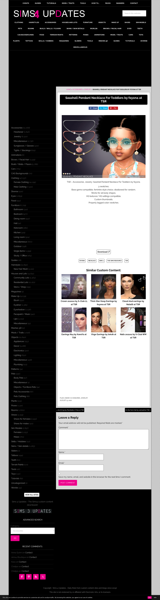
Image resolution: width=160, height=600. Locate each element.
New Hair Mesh (21, 269)
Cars (13, 169)
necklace (92, 261)
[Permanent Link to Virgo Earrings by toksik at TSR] (103, 331)
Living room (19, 237)
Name (61, 452)
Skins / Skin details (19, 446)
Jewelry (87, 89)
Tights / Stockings (22, 150)
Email (61, 463)
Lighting (17, 355)
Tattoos (14, 455)
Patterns (15, 369)
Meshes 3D (16, 328)
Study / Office (20, 255)
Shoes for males (21, 423)
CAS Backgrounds (19, 173)
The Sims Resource (114, 261)
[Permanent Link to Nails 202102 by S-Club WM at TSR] (133, 331)
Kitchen (17, 232)
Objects (14, 337)
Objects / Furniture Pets (25, 387)
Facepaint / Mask (22, 314)
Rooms (14, 410)
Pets (13, 374)
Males (16, 437)
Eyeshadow (19, 309)
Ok (150, 597)
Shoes (14, 415)
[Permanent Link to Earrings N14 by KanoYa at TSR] (74, 331)
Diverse (14, 191)
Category (15, 526)
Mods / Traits (17, 332)
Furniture (15, 205)
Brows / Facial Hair (20, 159)
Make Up (15, 296)
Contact (28, 552)
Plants (14, 401)
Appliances (19, 341)
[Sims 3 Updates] (32, 511)
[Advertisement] (80, 69)
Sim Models (16, 428)
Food (13, 201)
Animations (16, 155)
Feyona (82, 261)
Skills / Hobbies (18, 441)
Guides (14, 260)
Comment (63, 427)
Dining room (19, 218)
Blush (16, 300)
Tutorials (15, 478)
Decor (16, 346)
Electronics (19, 350)
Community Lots (21, 278)
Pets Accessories (22, 392)
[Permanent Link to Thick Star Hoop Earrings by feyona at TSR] (103, 298)
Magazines (16, 291)
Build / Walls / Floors (21, 164)
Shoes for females (22, 419)
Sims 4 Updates (51, 14)
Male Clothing (20, 187)
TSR (126, 261)
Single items (19, 251)
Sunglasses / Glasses (24, 146)
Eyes (13, 196)
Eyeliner (17, 305)
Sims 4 (101, 261)
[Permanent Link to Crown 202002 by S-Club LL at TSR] (74, 298)
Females (18, 432)
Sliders (14, 451)
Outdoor (18, 246)
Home (68, 89)
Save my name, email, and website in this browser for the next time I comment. (94, 477)
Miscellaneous (20, 141)
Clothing (15, 178)
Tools (13, 469)
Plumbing (18, 364)
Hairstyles (15, 265)
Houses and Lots (19, 273)
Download (103, 252)
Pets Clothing (20, 396)
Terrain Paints (17, 464)
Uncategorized (18, 483)
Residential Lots (21, 282)
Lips (16, 319)
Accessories (77, 89)
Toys (13, 474)
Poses (14, 405)
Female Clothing (21, 182)
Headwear (18, 132)
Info (155, 597)
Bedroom (18, 214)
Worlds (14, 488)
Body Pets (18, 378)
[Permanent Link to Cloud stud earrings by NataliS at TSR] (133, 298)
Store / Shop (20, 287)
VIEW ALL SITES (31, 495)
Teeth (13, 460)
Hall (15, 223)
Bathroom (18, 209)
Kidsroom (18, 228)
